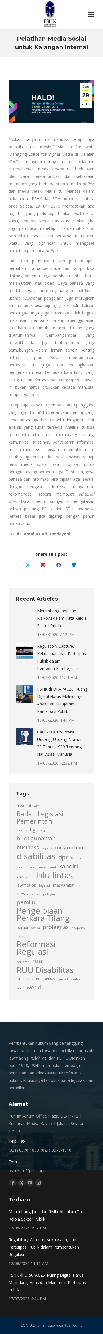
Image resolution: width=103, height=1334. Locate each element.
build (62, 839)
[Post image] (24, 615)
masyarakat (64, 885)
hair (20, 867)
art (36, 806)
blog (41, 830)
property (78, 928)
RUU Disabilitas (45, 970)
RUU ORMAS (45, 979)
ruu (37, 960)
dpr (63, 857)
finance (76, 858)
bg (32, 830)
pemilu (26, 902)
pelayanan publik (56, 894)
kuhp (29, 877)
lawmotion (26, 885)
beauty (22, 830)
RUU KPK (25, 979)
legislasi (44, 886)
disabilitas (36, 856)
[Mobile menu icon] (91, 14)
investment (47, 867)
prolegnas (56, 926)
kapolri (68, 866)
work (20, 988)
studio (75, 979)
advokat (24, 805)
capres (47, 848)
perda (35, 928)
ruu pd (63, 979)
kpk (20, 877)
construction (69, 847)
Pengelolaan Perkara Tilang (43, 914)
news (22, 893)
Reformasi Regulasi (36, 947)
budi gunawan (36, 838)
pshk (20, 936)
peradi (22, 927)
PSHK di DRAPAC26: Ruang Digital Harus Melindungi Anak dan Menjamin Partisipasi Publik (62, 700)
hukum (30, 867)
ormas (35, 894)
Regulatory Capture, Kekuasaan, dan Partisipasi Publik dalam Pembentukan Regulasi (62, 657)
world (34, 987)
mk (80, 886)
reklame (23, 962)
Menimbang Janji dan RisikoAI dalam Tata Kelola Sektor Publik (62, 618)
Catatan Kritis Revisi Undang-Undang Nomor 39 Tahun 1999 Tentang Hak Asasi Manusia (59, 743)
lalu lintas (54, 875)
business (28, 847)
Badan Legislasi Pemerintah (40, 817)
